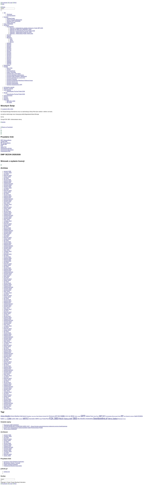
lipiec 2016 (7, 324)
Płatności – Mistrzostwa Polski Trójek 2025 (21, 33)
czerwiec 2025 (8, 188)
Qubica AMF (68, 418)
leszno (6, 418)
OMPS (37, 418)
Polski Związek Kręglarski (11, 464)
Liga (9, 418)
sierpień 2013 (7, 372)
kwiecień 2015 (8, 345)
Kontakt (6, 66)
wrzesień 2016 (8, 321)
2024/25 (9, 35)
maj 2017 (6, 310)
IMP (100, 416)
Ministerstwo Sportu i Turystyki (12, 463)
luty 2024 (6, 210)
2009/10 (9, 61)
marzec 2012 (7, 396)
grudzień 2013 (7, 367)
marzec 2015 (7, 346)
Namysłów (32, 418)
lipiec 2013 (7, 374)
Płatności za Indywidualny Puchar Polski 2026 (22, 30)
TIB (5, 12)
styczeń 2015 (7, 349)
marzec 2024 (7, 208)
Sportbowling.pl (100, 418)
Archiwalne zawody (9, 87)
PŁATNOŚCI (10, 26)
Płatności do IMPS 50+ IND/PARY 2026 (20, 29)
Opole (40, 418)
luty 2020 (6, 266)
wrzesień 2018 (8, 288)
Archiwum (6, 25)
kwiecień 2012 (8, 395)
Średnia (6, 97)
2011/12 (9, 58)
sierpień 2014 (7, 356)
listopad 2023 (7, 214)
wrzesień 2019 (8, 273)
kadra (136, 416)
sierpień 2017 (7, 306)
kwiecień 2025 (8, 190)
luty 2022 (6, 240)
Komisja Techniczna (12, 82)
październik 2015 (8, 337)
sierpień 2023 (7, 218)
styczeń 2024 (7, 211)
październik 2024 (8, 199)
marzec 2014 (7, 363)
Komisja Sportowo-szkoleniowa (15, 75)
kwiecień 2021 (8, 254)
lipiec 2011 (7, 407)
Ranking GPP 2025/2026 (13, 21)
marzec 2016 (7, 330)
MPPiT (26, 418)
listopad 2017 (7, 302)
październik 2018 (8, 287)
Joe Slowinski (127, 416)
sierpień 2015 (7, 339)
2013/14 (9, 55)
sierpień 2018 (7, 290)
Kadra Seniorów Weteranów (14, 19)
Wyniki (5, 92)
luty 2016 (6, 331)
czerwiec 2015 (8, 342)
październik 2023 (8, 215)
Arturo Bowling (5, 416)
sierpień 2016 (7, 323)
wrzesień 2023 (8, 216)
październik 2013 (8, 370)
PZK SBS (53, 418)
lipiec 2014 (7, 357)
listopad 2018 (7, 286)
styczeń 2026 (7, 179)
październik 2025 (8, 183)
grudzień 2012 (7, 384)
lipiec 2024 (7, 203)
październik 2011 (8, 403)
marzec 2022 (7, 239)
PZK (2, 145)
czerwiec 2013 (8, 375)
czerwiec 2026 (8, 172)
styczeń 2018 (7, 299)
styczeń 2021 (7, 257)
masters (21, 418)
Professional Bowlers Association (13, 465)
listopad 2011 (7, 401)
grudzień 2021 (7, 243)
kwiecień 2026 (8, 175)
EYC (72, 416)
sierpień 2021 (7, 248)
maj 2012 (6, 393)
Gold (11, 39)
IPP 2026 (9, 102)
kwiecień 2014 (8, 361)
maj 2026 (6, 174)
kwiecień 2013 (8, 378)
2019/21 (9, 47)
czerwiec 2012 (8, 392)
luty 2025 (6, 193)
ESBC (63, 416)
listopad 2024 (7, 197)
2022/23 (9, 44)
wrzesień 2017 (8, 305)
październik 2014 (8, 353)
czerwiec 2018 (8, 292)
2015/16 (9, 53)
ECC (47, 416)
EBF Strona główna (6, 140)
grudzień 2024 (7, 196)
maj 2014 (6, 360)
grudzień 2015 (7, 334)
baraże (24, 416)
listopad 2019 (7, 270)
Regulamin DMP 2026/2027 (11, 425)
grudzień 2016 (7, 317)
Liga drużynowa (8, 95)
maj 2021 (6, 252)
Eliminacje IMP (53, 416)
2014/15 (9, 54)
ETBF (66, 416)
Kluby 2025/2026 (8, 24)
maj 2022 (6, 236)
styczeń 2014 (7, 366)
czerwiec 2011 (7, 408)
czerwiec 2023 (8, 221)
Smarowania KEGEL (6, 148)
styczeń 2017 (7, 316)
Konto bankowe (11, 70)
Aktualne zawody (8, 88)
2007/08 (9, 64)
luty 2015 (6, 348)
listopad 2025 (7, 182)
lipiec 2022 (7, 234)
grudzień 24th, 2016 (7, 109)
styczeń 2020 (7, 268)
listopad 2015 (7, 335)
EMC (58, 416)
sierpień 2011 (7, 406)
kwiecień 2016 (8, 328)
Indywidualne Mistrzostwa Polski (113, 416)
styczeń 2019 (7, 283)
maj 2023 (6, 222)
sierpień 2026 (7, 171)
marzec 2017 (7, 313)
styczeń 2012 (7, 399)
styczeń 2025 (7, 194)
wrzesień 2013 (8, 371)
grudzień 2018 (7, 284)
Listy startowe (7, 90)
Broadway (28, 416)
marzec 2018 (7, 297)
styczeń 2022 (7, 241)
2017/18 (9, 50)
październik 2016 (8, 320)
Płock (61, 419)
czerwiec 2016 (8, 326)
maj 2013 (6, 377)
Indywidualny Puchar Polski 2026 (16, 91)
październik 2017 (8, 303)
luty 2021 (6, 255)
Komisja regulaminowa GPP (14, 84)
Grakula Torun (89, 416)
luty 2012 (6, 397)
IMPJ (104, 416)
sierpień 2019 (7, 274)
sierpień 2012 (7, 389)
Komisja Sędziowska (12, 83)
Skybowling (89, 418)
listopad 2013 (7, 368)
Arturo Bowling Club (16, 416)
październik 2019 (8, 272)
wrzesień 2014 (8, 355)
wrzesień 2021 (8, 247)
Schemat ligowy (11, 15)
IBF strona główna (5, 143)
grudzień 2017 (7, 301)
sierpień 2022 (7, 233)
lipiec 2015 (7, 341)
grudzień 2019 (7, 269)
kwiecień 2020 (8, 263)
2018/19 (9, 48)
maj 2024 (6, 205)
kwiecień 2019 (8, 279)
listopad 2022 (7, 229)
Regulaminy (7, 65)
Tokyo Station (113, 419)
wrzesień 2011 (8, 404)
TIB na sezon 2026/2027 (10, 429)
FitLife (75, 416)
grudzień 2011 (7, 400)
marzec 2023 (7, 225)
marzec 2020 (7, 265)
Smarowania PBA (5, 151)
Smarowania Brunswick (7, 149)
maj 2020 (6, 262)
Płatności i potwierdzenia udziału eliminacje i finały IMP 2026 (26, 28)
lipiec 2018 (7, 291)
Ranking (6, 17)
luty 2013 (6, 381)
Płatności (6, 99)
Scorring (6, 98)
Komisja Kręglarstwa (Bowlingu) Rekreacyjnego (20, 80)
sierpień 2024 (7, 201)
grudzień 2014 (7, 350)
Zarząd (9, 69)
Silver (11, 40)
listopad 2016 (7, 319)
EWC (69, 416)
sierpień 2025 (7, 186)
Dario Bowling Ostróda (41, 416)
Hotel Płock (96, 416)
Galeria (9, 36)
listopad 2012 (7, 385)
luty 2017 (6, 315)
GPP (83, 416)
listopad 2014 (7, 352)
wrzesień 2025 (8, 185)
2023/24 (9, 43)
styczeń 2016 (7, 332)
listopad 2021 (7, 244)
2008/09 (9, 62)
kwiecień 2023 (8, 223)
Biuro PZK (9, 68)
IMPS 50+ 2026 (11, 101)
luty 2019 (6, 281)
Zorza (124, 418)
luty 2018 (6, 298)
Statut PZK (4, 147)
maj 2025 (6, 189)
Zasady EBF (4, 141)
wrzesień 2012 (8, 388)
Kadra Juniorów (11, 22)
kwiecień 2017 (8, 312)
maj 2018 (6, 294)
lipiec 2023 (7, 219)
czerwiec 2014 (8, 359)
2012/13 (9, 57)
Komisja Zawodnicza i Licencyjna (16, 77)
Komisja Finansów (12, 79)
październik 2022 (8, 230)
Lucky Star (14, 418)
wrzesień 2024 (8, 200)
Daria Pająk (34, 416)
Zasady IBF (4, 144)
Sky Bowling (81, 418)
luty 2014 (6, 364)
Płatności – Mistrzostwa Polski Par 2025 (21, 32)
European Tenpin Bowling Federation (14, 461)
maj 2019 (6, 277)
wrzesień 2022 (8, 232)
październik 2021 (8, 245)
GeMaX (79, 416)
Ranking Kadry (11, 18)
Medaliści (9, 37)
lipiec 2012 (7, 390)
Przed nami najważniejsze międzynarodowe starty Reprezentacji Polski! (23, 427)
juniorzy (132, 416)
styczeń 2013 (7, 382)
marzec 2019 (7, 280)
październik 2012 (8, 386)
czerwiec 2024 (8, 204)
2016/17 (9, 51)
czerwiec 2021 (8, 251)
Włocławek (120, 418)
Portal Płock (45, 418)
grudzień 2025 (7, 181)
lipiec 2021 (7, 250)
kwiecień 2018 (8, 295)
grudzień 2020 (7, 258)
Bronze (12, 41)
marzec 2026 (7, 176)
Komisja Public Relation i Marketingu (17, 76)
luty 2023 (6, 226)
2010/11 (9, 59)
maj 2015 (6, 344)
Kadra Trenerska (11, 72)
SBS (75, 418)
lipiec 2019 (7, 276)
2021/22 (9, 46)
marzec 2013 (7, 379)
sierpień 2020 (7, 261)
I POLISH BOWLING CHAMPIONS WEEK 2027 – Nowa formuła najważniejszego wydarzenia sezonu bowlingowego (35, 426)
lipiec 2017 (7, 308)
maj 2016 (6, 327)
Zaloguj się (7, 471)
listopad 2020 (7, 259)
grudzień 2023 (7, 212)
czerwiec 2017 (8, 309)
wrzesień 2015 (8, 338)
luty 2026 (6, 178)
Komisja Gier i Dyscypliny (14, 73)
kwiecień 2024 (8, 207)
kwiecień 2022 (8, 237)
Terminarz (9, 14)
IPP (122, 416)
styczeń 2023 (7, 228)
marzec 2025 (7, 192)
